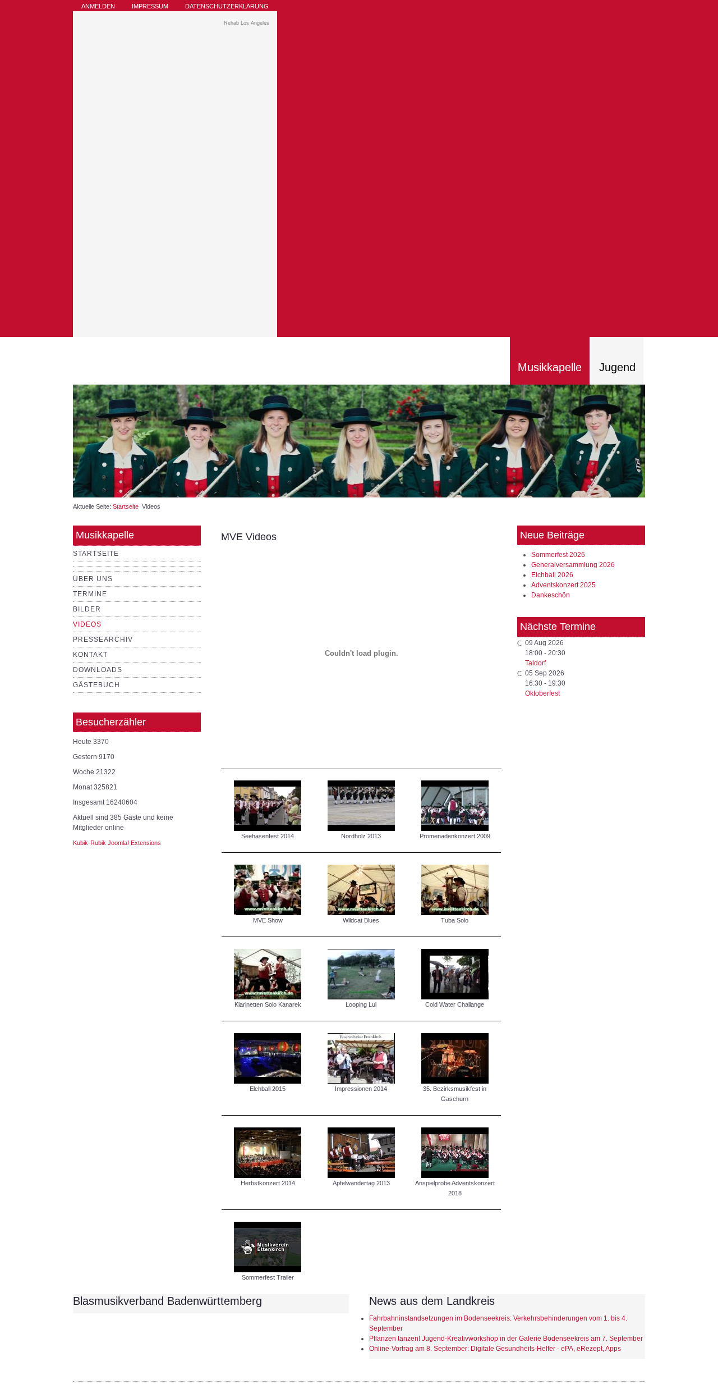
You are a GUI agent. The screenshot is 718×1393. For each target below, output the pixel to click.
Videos (87, 624)
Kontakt (90, 655)
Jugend (617, 367)
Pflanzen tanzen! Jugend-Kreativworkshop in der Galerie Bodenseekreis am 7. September (506, 1338)
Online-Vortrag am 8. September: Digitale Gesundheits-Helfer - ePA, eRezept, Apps (495, 1349)
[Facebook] (637, 11)
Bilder (87, 609)
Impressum (150, 6)
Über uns (93, 579)
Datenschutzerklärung (227, 6)
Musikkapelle (550, 367)
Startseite (126, 506)
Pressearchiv (103, 639)
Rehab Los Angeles (246, 23)
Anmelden (98, 6)
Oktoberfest (542, 693)
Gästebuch (96, 685)
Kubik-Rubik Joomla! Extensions (117, 842)
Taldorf (535, 663)
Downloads (97, 670)
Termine (90, 594)
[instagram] (623, 11)
